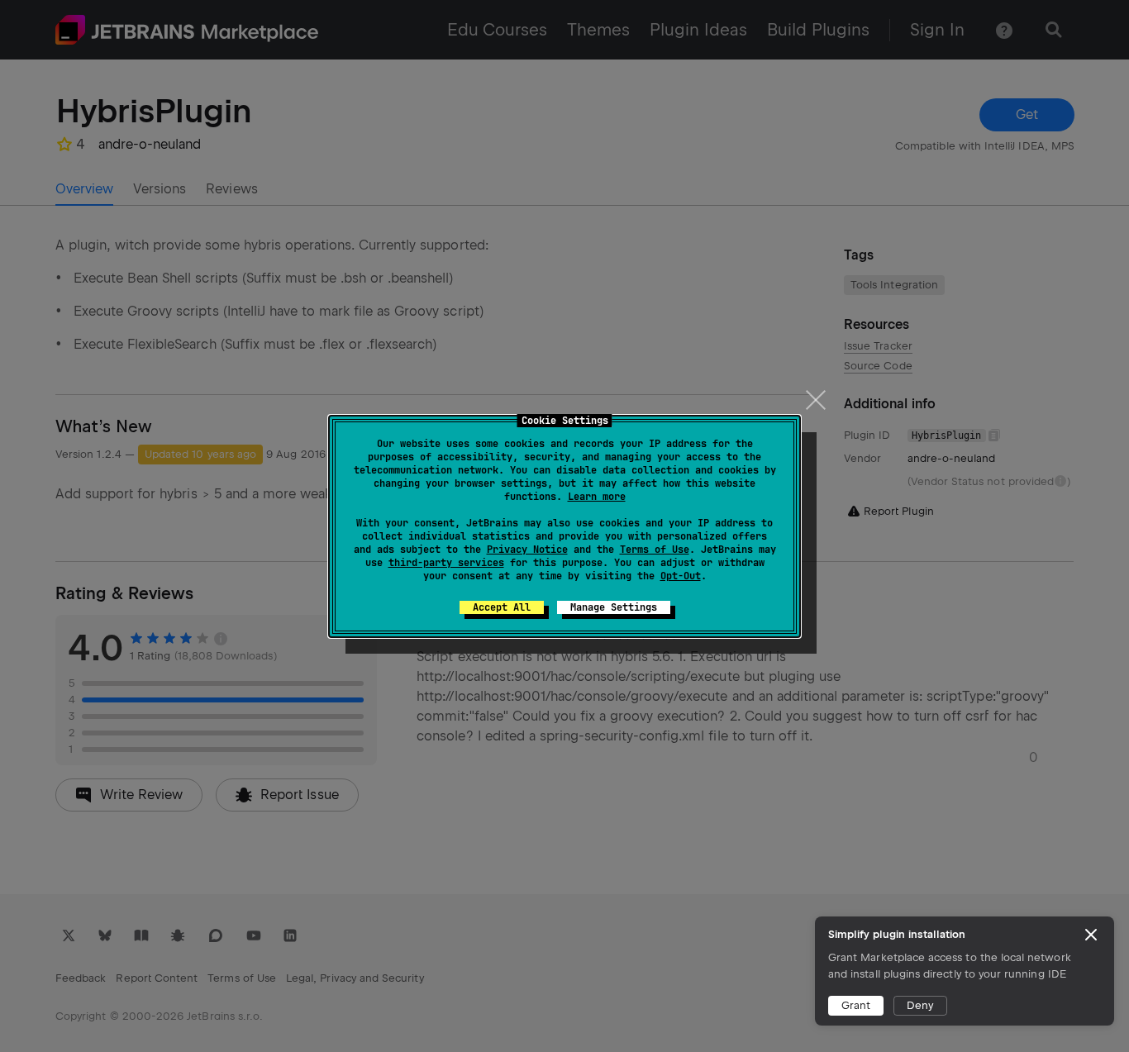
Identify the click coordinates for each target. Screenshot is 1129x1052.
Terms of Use (654, 549)
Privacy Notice (527, 549)
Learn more (597, 496)
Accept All (502, 607)
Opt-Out (680, 576)
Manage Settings (613, 607)
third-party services (446, 562)
